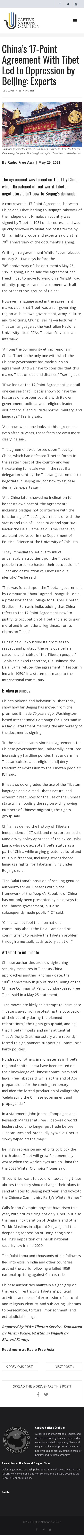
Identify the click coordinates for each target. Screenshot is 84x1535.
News (26, 90)
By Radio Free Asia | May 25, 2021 (31, 162)
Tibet (33, 90)
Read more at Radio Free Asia (28, 1349)
